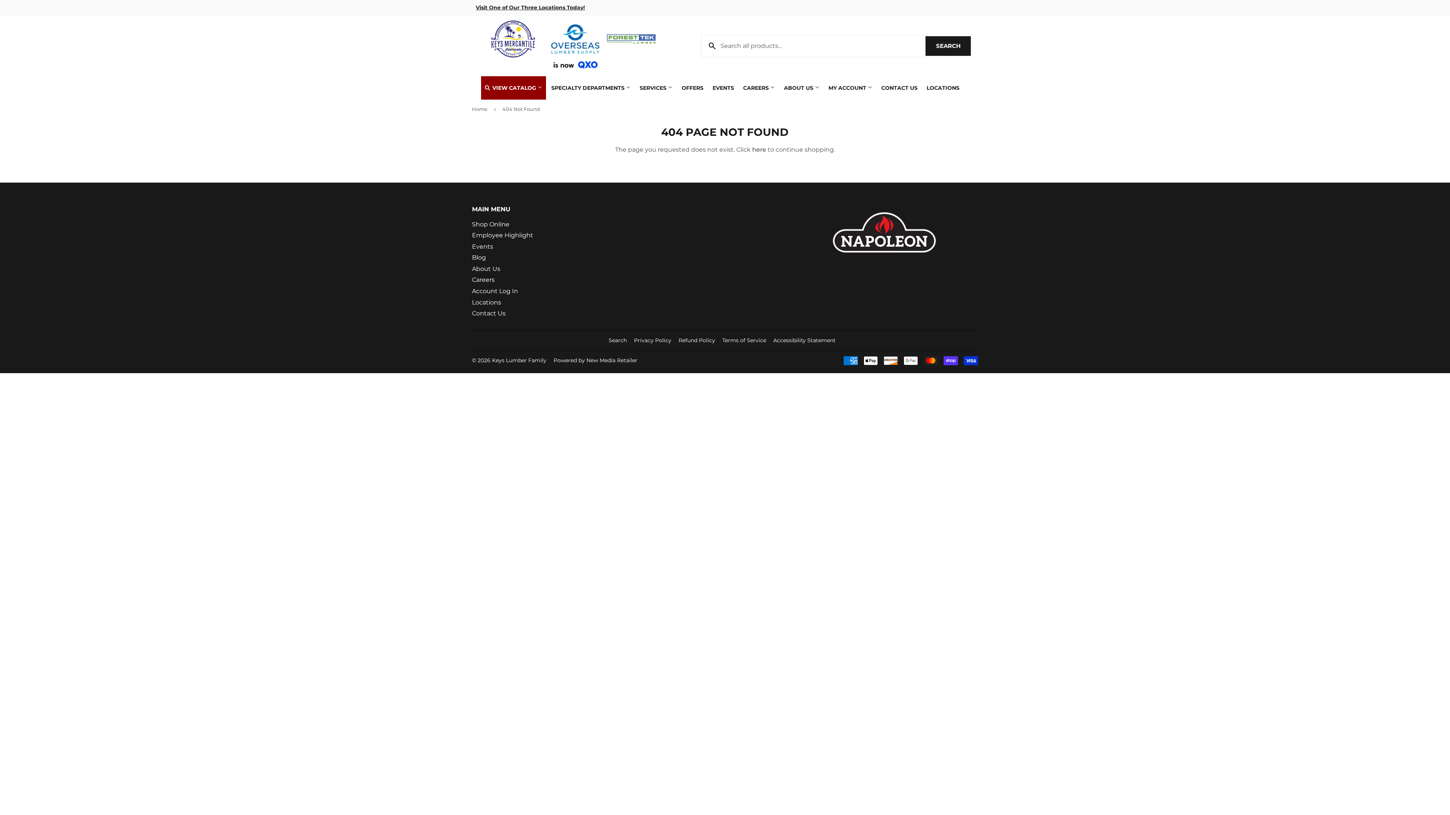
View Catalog (514, 88)
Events (723, 88)
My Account (848, 88)
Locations (943, 88)
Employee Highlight (502, 235)
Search (953, 45)
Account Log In (495, 291)
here (759, 149)
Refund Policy (697, 340)
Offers (692, 88)
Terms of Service (744, 340)
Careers (756, 88)
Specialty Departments (588, 88)
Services (654, 88)
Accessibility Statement (804, 340)
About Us (799, 88)
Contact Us (899, 88)
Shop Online (490, 224)
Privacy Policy (652, 340)
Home (479, 109)
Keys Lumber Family (519, 360)
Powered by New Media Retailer (595, 360)
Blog (479, 257)
